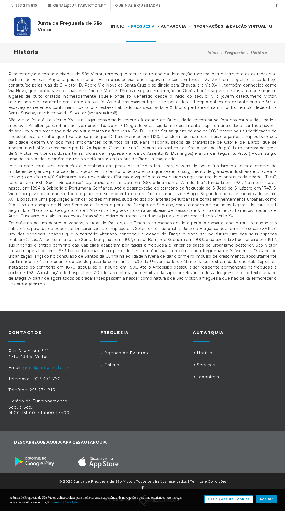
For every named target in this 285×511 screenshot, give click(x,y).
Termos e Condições (208, 481)
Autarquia (173, 26)
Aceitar (266, 499)
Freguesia (142, 26)
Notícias (205, 352)
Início (213, 52)
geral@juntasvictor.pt (79, 5)
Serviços (205, 364)
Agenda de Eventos (125, 352)
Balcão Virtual (247, 26)
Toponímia (207, 376)
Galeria (111, 364)
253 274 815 (25, 5)
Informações (207, 26)
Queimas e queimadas (138, 5)
